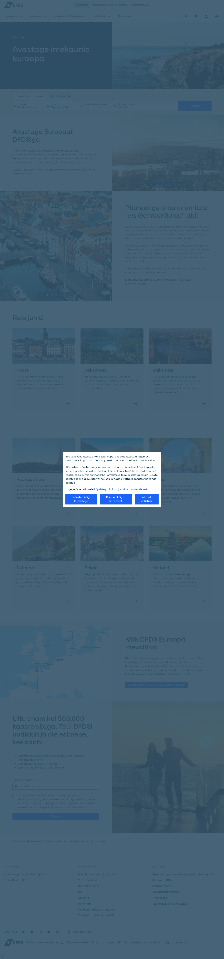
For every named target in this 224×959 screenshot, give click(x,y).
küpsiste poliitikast (106, 489)
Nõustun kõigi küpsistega (81, 499)
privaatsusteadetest (134, 489)
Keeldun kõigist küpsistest (115, 499)
